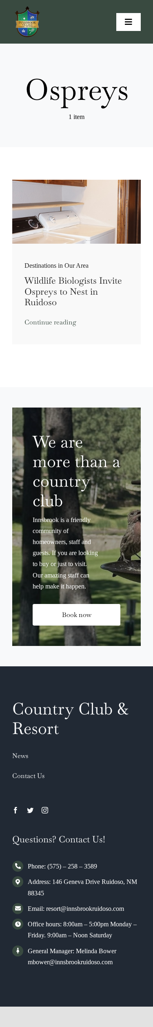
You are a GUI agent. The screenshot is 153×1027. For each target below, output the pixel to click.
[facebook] (15, 810)
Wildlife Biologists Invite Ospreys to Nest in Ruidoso (73, 291)
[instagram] (45, 810)
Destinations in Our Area (56, 265)
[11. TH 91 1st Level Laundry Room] (76, 182)
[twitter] (30, 810)
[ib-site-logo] (27, 9)
